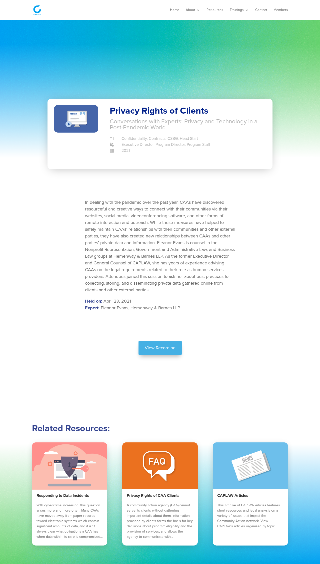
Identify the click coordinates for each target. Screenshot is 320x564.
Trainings (237, 10)
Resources (214, 10)
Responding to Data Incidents (62, 495)
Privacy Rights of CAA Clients (153, 495)
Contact (261, 10)
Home (174, 10)
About (190, 10)
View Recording (160, 348)
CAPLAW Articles (232, 495)
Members (281, 10)
